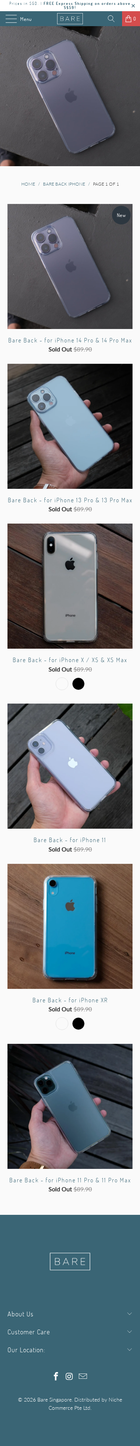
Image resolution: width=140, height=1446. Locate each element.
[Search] (114, 18)
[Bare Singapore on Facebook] (56, 1377)
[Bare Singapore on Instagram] (69, 1377)
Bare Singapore (54, 1399)
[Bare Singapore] (70, 18)
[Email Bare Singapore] (82, 1377)
